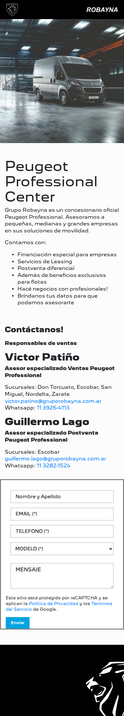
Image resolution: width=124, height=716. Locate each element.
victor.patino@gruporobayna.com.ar (53, 401)
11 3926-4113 (53, 408)
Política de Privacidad (53, 603)
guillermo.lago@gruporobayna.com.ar (55, 459)
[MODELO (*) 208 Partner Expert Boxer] (62, 551)
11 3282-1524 (54, 466)
